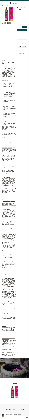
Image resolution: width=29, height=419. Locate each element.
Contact (14, 409)
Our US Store (6, 409)
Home (2, 5)
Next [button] (14, 15)
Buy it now (22, 29)
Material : (21, 22)
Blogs (10, 409)
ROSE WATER (14, 399)
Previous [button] (3, 15)
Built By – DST (21, 414)
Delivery (18, 409)
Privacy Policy (23, 409)
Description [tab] (3, 60)
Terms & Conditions (14, 411)
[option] (9, 14)
